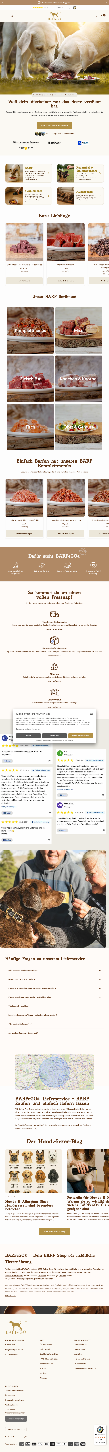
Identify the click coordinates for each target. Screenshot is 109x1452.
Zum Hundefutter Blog (54, 1231)
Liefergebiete (45, 1349)
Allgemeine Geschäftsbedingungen (15, 1411)
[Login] (96, 16)
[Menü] (104, 1426)
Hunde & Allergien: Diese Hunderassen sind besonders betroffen (29, 1205)
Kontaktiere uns (46, 1364)
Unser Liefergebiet (55, 629)
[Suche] (12, 16)
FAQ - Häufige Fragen (49, 1359)
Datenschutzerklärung (14, 1400)
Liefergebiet (27, 1125)
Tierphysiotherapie (82, 1359)
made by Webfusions (26, 1437)
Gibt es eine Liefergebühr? (20, 1024)
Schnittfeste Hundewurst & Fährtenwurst (24, 265)
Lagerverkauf (79, 1349)
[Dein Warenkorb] (102, 16)
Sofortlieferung (80, 1344)
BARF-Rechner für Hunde (85, 1368)
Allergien (10, 1197)
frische (14, 1275)
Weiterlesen (10, 1296)
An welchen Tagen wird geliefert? (23, 1033)
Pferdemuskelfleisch (65, 265)
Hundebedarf (80, 1364)
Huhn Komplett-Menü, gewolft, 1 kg (24, 520)
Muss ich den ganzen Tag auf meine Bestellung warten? (33, 1015)
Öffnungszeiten (46, 1344)
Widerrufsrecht (11, 1405)
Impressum (10, 1395)
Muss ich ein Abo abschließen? (22, 979)
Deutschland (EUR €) (14, 1429)
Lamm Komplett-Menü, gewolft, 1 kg (66, 520)
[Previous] (2, 2)
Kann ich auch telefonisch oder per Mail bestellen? (30, 997)
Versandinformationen (14, 1390)
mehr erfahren (54, 656)
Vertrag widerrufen (16, 1419)
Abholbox (78, 1354)
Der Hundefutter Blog (49, 1354)
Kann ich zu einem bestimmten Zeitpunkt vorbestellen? (32, 988)
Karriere (43, 1373)
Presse (43, 1368)
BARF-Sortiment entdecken (54, 125)
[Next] (106, 2)
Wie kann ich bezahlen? (19, 1006)
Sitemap (43, 1378)
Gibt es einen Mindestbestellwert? (23, 970)
